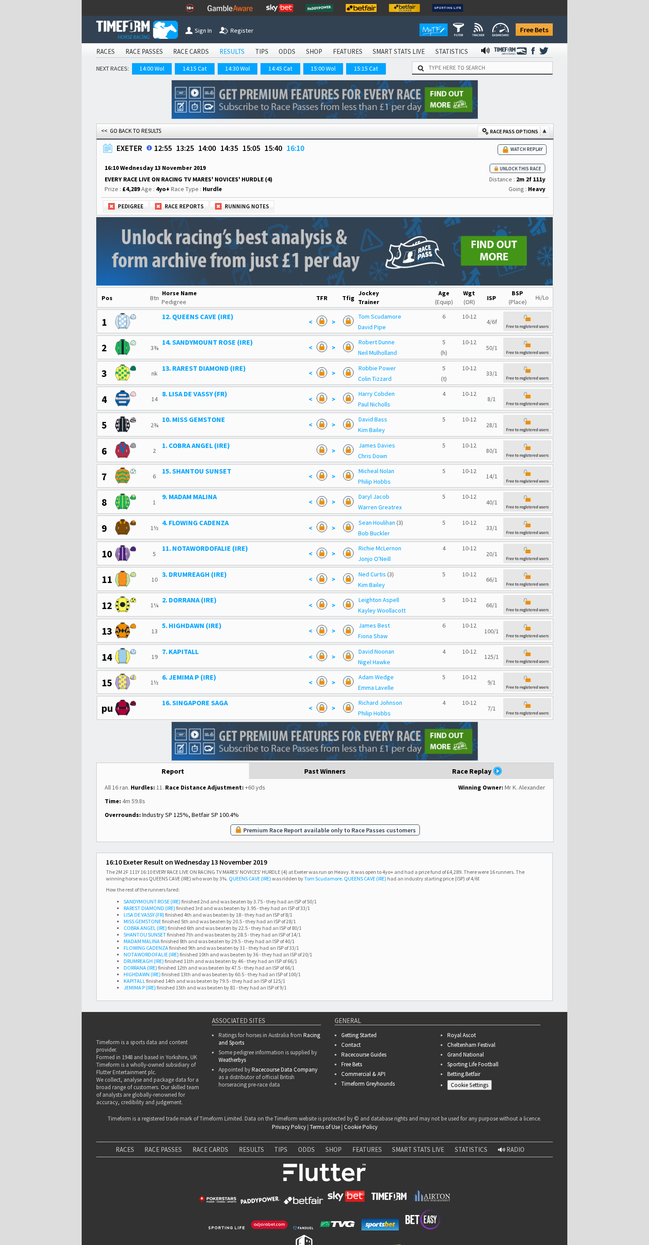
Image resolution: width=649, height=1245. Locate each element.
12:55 (163, 148)
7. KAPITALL (180, 651)
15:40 (273, 148)
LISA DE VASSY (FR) (144, 914)
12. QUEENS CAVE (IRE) (198, 316)
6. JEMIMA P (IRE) (189, 677)
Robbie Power (377, 368)
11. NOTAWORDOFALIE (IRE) (205, 548)
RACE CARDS (191, 51)
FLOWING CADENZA (146, 947)
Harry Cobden (376, 394)
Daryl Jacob (373, 496)
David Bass (372, 419)
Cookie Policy (360, 1127)
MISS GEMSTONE (142, 921)
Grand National (465, 1054)
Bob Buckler (374, 533)
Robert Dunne (376, 342)
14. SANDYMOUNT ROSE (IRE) (207, 342)
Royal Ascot (461, 1035)
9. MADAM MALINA (189, 496)
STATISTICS (451, 51)
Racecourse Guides (363, 1054)
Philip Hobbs (374, 481)
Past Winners (325, 771)
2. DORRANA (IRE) (189, 599)
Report (173, 771)
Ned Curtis (372, 574)
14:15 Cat (195, 68)
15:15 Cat (366, 68)
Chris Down (372, 456)
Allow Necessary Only (542, 1218)
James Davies (376, 445)
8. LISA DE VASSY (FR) (194, 393)
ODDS (287, 51)
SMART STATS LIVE (399, 51)
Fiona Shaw (373, 636)
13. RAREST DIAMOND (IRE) (204, 368)
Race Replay (472, 771)
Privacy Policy (289, 1127)
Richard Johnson (380, 703)
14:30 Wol (237, 68)
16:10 (295, 148)
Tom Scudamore (379, 316)
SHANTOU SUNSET (145, 934)
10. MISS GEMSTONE (193, 419)
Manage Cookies (472, 1086)
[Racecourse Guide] (149, 147)
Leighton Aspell (378, 600)
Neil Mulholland (377, 353)
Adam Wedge (376, 677)
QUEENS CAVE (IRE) (250, 878)
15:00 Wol (323, 68)
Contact (351, 1045)
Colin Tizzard (375, 379)
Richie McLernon (379, 548)
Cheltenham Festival (471, 1045)
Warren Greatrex (380, 507)
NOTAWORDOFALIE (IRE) (151, 954)
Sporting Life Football (472, 1064)
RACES (105, 51)
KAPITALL (134, 981)
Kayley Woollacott (382, 610)
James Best (374, 625)
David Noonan (376, 651)
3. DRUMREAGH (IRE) (194, 574)
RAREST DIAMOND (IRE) (149, 908)
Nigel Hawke (374, 662)
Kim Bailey (371, 430)
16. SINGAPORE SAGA (195, 702)
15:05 (251, 148)
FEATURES (347, 51)
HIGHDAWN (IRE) (142, 974)
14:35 (229, 148)
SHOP (314, 51)
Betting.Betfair (463, 1074)
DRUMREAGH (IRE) (144, 961)
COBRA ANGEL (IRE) (145, 928)
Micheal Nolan (376, 471)
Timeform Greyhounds (368, 1083)
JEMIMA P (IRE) (140, 987)
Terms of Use (325, 1127)
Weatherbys (232, 1060)
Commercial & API (363, 1074)
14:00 (207, 148)
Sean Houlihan (376, 523)
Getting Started (359, 1035)
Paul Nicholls (374, 404)
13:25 (185, 148)
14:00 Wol (152, 68)
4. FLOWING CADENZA (195, 522)
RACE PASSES (144, 51)
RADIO (514, 1149)
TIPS (261, 51)
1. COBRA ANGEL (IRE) (196, 445)
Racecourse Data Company (284, 1069)
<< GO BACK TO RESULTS (131, 131)
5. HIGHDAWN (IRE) (192, 625)
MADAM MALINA (142, 941)
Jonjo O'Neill (374, 559)
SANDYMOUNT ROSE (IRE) (152, 901)
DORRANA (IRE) (140, 967)
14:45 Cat (280, 68)
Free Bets (534, 29)
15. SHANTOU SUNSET (196, 470)
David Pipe (372, 327)
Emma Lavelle (376, 688)
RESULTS (232, 51)
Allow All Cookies (476, 1218)
